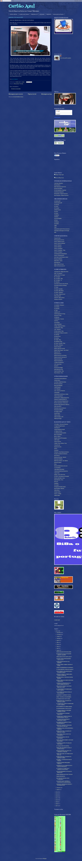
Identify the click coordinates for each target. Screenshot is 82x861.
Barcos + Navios (57, 436)
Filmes (55, 448)
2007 (57, 805)
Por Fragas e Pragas (58, 411)
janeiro (58, 789)
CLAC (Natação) (57, 388)
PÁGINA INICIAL (13, 14)
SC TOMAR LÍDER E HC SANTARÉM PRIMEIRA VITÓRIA (63, 711)
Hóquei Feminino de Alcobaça (60, 355)
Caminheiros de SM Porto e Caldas (61, 394)
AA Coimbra (56, 306)
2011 (57, 797)
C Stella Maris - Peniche (59, 318)
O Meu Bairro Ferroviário (59, 469)
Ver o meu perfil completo (65, 57)
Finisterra (56, 450)
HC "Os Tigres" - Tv (58, 280)
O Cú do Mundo (57, 467)
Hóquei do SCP (57, 351)
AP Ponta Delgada (57, 218)
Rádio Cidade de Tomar (59, 264)
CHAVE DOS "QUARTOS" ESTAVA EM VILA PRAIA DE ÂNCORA (63, 726)
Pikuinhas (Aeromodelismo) (60, 408)
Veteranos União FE (58, 299)
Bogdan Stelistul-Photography (60, 438)
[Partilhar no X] (29, 82)
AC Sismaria (56, 308)
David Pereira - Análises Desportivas (61, 397)
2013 (57, 793)
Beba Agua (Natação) (58, 385)
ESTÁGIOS (42, 14)
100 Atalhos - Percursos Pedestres (61, 424)
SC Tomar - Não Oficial (58, 290)
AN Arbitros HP (57, 201)
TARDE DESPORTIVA (60, 776)
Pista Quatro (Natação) (58, 409)
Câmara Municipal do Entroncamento (62, 228)
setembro (59, 638)
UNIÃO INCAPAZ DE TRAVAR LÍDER (63, 651)
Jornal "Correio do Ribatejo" (59, 243)
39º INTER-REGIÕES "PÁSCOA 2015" (64, 708)
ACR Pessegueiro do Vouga (59, 313)
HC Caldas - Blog (57, 339)
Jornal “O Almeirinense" (59, 255)
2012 (57, 795)
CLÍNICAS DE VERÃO (24, 14)
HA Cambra (56, 338)
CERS (55, 227)
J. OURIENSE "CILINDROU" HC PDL (63, 694)
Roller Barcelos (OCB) (58, 369)
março (58, 650)
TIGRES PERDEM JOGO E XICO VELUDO (64, 774)
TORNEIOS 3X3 (34, 14)
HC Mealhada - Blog (58, 341)
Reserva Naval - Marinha (59, 488)
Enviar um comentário (16, 88)
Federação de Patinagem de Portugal (61, 230)
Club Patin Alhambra (58, 183)
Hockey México (57, 184)
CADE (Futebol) (57, 387)
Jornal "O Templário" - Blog (59, 250)
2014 (57, 792)
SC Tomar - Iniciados (58, 288)
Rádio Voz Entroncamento (59, 265)
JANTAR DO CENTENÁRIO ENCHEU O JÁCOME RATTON (64, 785)
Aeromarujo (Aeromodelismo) (60, 378)
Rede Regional (57, 262)
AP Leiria (56, 211)
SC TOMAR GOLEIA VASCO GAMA (63, 698)
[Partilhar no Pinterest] (31, 82)
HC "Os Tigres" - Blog (58, 278)
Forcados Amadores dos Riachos (60, 453)
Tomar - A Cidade (57, 493)
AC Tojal (56, 310)
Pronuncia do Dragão (58, 367)
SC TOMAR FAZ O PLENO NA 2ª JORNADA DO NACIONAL (62, 769)
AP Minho (56, 216)
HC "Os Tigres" (57, 276)
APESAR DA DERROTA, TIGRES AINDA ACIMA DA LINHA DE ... (64, 675)
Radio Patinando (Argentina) (60, 186)
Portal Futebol (57, 413)
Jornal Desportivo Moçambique (60, 253)
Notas (55, 464)
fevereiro (59, 787)
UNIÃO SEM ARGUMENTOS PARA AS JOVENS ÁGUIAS (64, 748)
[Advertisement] (63, 43)
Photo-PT (56, 481)
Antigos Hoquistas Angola (59, 429)
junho (58, 644)
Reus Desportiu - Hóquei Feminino (61, 195)
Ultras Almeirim (57, 295)
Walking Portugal (57, 418)
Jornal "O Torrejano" (58, 251)
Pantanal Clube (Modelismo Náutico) (61, 404)
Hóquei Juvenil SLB (58, 358)
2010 (57, 799)
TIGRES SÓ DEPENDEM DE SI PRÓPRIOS (64, 667)
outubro (58, 636)
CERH (55, 225)
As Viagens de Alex (58, 431)
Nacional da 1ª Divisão (18, 83)
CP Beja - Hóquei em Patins (59, 325)
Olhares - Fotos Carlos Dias (59, 474)
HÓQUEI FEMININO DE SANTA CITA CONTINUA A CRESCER (63, 751)
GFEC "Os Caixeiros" (58, 273)
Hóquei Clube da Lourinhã (59, 348)
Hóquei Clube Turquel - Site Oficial (61, 350)
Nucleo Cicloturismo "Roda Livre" (61, 402)
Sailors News (56, 490)
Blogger (44, 858)
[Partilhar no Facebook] (30, 82)
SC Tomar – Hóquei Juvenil (59, 294)
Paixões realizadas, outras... (59, 478)
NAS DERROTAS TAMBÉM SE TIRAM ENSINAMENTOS (63, 723)
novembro (59, 634)
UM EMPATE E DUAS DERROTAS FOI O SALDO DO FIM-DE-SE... (64, 766)
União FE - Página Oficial (59, 297)
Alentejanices (57, 427)
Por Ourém (56, 484)
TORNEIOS (48, 14)
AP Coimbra (56, 208)
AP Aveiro (56, 206)
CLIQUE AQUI (57, 619)
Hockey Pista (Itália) (58, 188)
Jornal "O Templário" (58, 248)
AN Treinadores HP (58, 202)
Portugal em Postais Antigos (60, 486)
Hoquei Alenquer (57, 346)
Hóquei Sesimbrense (58, 360)
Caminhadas (56, 392)
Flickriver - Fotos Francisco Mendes (61, 451)
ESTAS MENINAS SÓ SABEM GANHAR (64, 706)
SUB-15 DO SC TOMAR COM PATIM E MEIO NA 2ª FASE (63, 687)
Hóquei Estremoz (57, 353)
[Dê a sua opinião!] (28, 82)
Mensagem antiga (46, 94)
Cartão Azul (22, 6)
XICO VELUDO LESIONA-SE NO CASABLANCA (62, 779)
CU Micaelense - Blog (58, 327)
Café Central (56, 439)
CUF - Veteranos (57, 329)
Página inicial (32, 94)
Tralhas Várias (57, 495)
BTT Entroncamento (58, 383)
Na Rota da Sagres (57, 462)
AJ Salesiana (56, 317)
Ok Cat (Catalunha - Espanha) (60, 190)
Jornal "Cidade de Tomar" (59, 241)
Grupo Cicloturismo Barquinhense (61, 401)
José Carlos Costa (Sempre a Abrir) (61, 257)
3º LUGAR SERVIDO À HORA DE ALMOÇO (64, 669)
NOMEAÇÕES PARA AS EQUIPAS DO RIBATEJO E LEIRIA (63, 701)
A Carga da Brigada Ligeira (59, 425)
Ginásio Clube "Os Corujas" (59, 275)
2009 (57, 801)
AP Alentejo (56, 204)
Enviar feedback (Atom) (18, 96)
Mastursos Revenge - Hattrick (60, 457)
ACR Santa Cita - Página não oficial (61, 271)
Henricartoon (57, 455)
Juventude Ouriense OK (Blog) (60, 285)
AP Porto (56, 220)
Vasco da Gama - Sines (58, 372)
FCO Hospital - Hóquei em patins (61, 332)
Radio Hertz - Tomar (58, 260)
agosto (58, 640)
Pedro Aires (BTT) (57, 406)
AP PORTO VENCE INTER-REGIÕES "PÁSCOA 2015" (63, 659)
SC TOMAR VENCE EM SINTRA (62, 745)
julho (58, 642)
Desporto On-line (57, 446)
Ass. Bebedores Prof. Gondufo (60, 432)
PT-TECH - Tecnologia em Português (61, 476)
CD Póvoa (56, 320)
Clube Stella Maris (58, 324)
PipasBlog (56, 483)
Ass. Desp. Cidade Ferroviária (60, 381)
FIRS (55, 232)
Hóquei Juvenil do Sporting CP (60, 357)
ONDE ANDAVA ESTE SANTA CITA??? (64, 656)
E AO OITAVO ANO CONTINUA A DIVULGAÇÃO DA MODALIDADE (63, 782)
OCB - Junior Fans (57, 364)
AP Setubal (56, 223)
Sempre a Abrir (57, 491)
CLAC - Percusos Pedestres (59, 390)
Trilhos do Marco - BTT (58, 416)
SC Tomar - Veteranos (58, 292)
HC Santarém (57, 281)
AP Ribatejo (56, 221)
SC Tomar (56, 287)
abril (58, 648)
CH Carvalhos (57, 322)
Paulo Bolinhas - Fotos (58, 479)
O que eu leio (56, 472)
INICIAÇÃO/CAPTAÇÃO (58, 14)
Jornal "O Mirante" (58, 245)
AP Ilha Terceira (57, 209)
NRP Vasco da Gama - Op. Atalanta (61, 460)
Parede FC (56, 365)
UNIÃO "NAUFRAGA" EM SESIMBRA (63, 696)
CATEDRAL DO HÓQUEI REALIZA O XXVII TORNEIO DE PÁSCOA (63, 684)
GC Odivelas (56, 334)
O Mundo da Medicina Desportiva (61, 471)
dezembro (59, 632)
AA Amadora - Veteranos (59, 305)
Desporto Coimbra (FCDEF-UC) (60, 399)
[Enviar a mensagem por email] (26, 82)
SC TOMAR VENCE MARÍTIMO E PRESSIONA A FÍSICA (63, 720)
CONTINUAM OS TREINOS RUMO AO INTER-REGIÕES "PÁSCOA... (64, 717)
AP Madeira (56, 214)
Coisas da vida (57, 445)
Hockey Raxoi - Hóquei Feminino (61, 193)
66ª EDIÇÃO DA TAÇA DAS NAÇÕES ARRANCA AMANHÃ (63, 654)
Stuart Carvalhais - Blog (59, 371)
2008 (57, 803)
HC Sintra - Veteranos (58, 344)
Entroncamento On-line (59, 239)
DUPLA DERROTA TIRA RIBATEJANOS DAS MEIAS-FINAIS (64, 672)
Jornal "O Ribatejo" (58, 246)
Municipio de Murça (58, 458)
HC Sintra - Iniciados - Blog (59, 343)
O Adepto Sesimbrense (59, 362)
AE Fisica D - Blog (57, 315)
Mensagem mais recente (16, 94)
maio (58, 646)
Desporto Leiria (57, 238)
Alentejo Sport (57, 380)
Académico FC (57, 311)
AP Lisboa (56, 213)
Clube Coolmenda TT (58, 395)
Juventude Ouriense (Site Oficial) (61, 283)
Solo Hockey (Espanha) (59, 191)
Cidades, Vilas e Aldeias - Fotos (60, 443)
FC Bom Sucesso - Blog (58, 331)
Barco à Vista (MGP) (58, 434)
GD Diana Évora (57, 336)
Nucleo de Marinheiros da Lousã (60, 465)
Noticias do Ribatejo (58, 258)
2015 (57, 630)
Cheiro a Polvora (57, 441)
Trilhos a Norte (57, 414)
